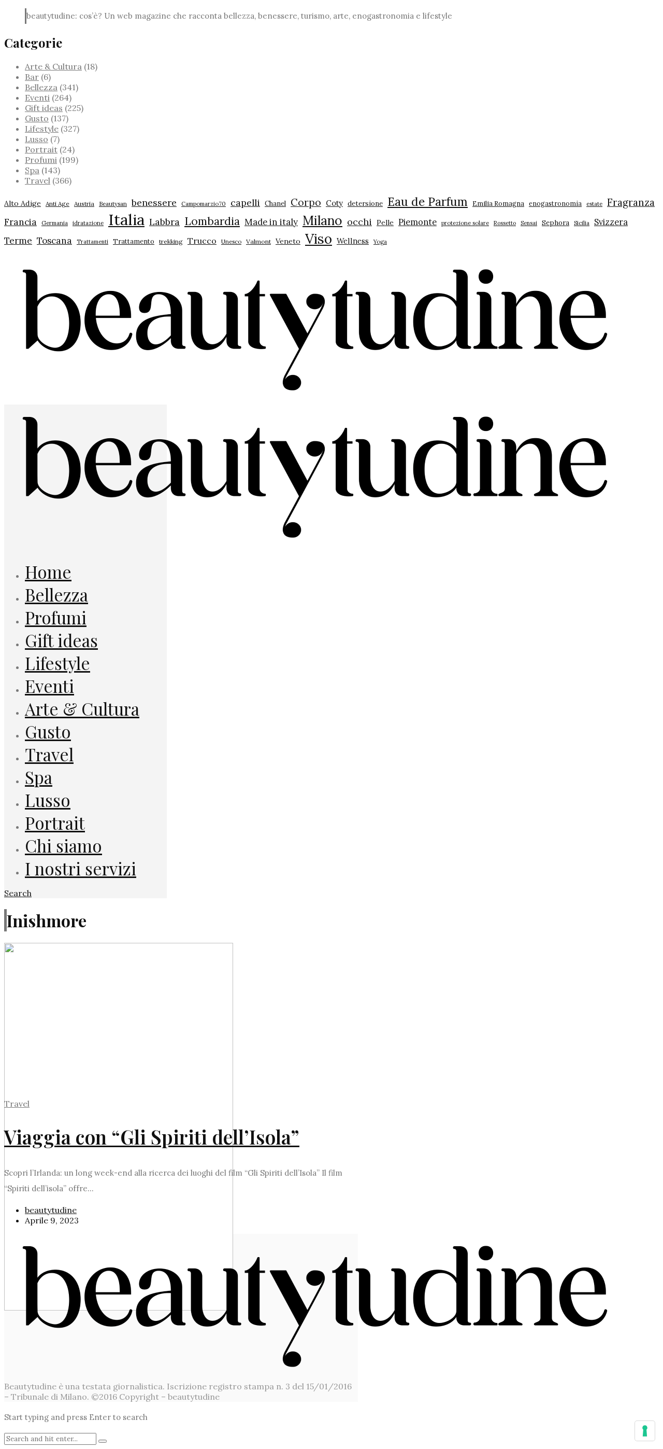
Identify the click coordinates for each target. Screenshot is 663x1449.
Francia (20, 222)
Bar (32, 77)
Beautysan (113, 203)
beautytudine (51, 1210)
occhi (359, 222)
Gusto (37, 118)
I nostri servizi (80, 868)
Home (48, 571)
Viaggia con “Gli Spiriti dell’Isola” (151, 1136)
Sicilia (581, 223)
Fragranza (631, 202)
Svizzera (611, 222)
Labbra (164, 222)
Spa (32, 170)
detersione (365, 203)
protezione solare (465, 223)
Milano (322, 220)
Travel (37, 180)
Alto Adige (22, 203)
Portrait (41, 149)
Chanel (275, 203)
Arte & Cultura (53, 66)
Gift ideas (44, 108)
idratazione (88, 223)
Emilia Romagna (498, 203)
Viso (318, 238)
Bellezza (41, 87)
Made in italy (271, 222)
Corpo (306, 202)
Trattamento (133, 241)
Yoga (380, 241)
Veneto (288, 241)
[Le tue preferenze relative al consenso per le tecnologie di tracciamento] (645, 1431)
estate (594, 203)
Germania (54, 223)
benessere (154, 202)
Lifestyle (42, 128)
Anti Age (57, 203)
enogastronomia (555, 203)
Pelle (385, 222)
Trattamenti (92, 241)
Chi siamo (63, 845)
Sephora (555, 222)
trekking (171, 241)
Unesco (231, 241)
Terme (18, 240)
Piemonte (417, 221)
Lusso (36, 139)
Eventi (37, 97)
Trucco (202, 240)
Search (18, 893)
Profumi (41, 160)
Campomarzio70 (203, 203)
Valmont (258, 241)
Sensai (529, 223)
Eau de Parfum (427, 201)
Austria (84, 203)
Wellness (353, 241)
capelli (245, 202)
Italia (126, 219)
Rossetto (505, 223)
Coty (334, 203)
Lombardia (212, 221)
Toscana (54, 240)
